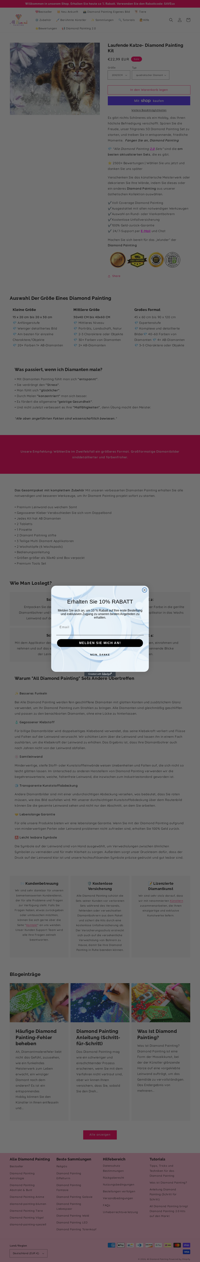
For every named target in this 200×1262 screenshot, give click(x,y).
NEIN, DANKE (100, 654)
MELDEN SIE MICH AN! (100, 643)
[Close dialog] (144, 590)
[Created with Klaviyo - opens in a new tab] (100, 674)
